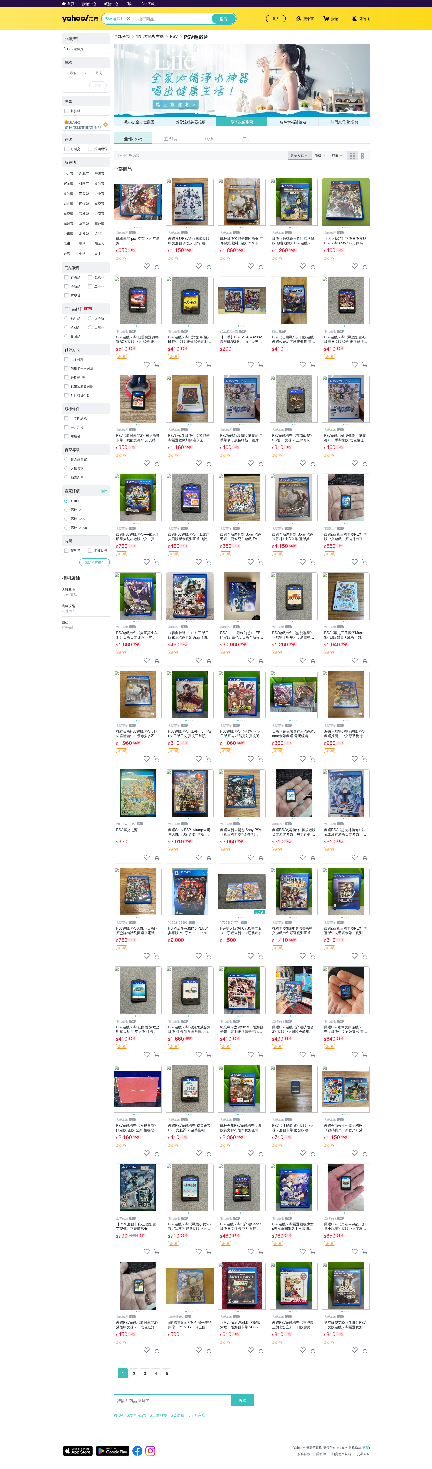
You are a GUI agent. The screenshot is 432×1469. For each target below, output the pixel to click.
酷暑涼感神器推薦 (191, 121)
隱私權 (321, 1453)
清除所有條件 (94, 562)
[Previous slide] (117, 202)
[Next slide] (158, 202)
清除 (104, 490)
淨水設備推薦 (241, 121)
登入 (276, 18)
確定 (98, 85)
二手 (247, 138)
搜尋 (242, 1400)
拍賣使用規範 (341, 1453)
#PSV (118, 1415)
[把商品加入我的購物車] (157, 266)
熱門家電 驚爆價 (344, 121)
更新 (365, 1447)
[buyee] (86, 125)
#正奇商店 (197, 1415)
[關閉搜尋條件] (129, 19)
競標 (209, 138)
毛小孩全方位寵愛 (139, 121)
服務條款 (304, 1453)
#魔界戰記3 (136, 1415)
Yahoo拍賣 (80, 19)
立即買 (171, 138)
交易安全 (363, 1453)
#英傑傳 (177, 1415)
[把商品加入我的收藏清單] (147, 266)
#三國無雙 (158, 1415)
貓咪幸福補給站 (293, 121)
